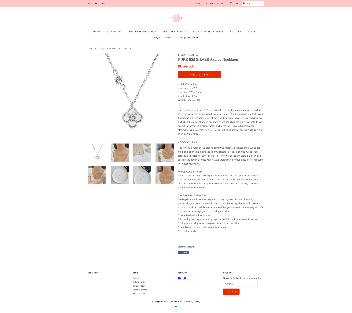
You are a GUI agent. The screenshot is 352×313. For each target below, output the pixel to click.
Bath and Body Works (208, 31)
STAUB (252, 31)
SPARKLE (235, 31)
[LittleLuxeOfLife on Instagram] (184, 278)
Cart (236, 3)
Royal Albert (163, 37)
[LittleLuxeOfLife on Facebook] (179, 278)
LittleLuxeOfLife (175, 301)
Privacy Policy (139, 286)
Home (96, 31)
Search (136, 278)
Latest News (93, 273)
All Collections (139, 293)
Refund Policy (139, 282)
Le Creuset (114, 31)
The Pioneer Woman (142, 31)
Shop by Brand (189, 37)
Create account (216, 3)
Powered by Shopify (191, 301)
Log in (199, 3)
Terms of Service (140, 290)
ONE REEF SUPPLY (175, 31)
